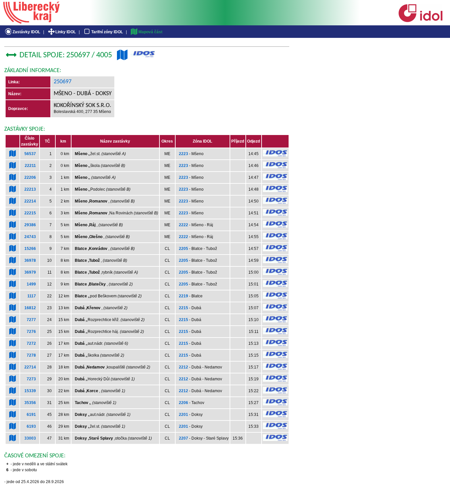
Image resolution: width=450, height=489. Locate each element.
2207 (183, 438)
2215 (183, 308)
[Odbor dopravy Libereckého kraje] (31, 21)
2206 (183, 402)
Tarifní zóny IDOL (107, 32)
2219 (183, 296)
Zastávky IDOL (26, 32)
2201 (183, 414)
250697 (62, 82)
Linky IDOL (65, 32)
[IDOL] (420, 21)
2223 (183, 153)
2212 (183, 367)
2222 (183, 225)
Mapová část (150, 32)
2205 (183, 248)
